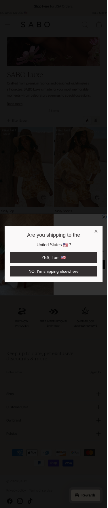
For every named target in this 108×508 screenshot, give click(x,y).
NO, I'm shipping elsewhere (54, 271)
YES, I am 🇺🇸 (53, 257)
